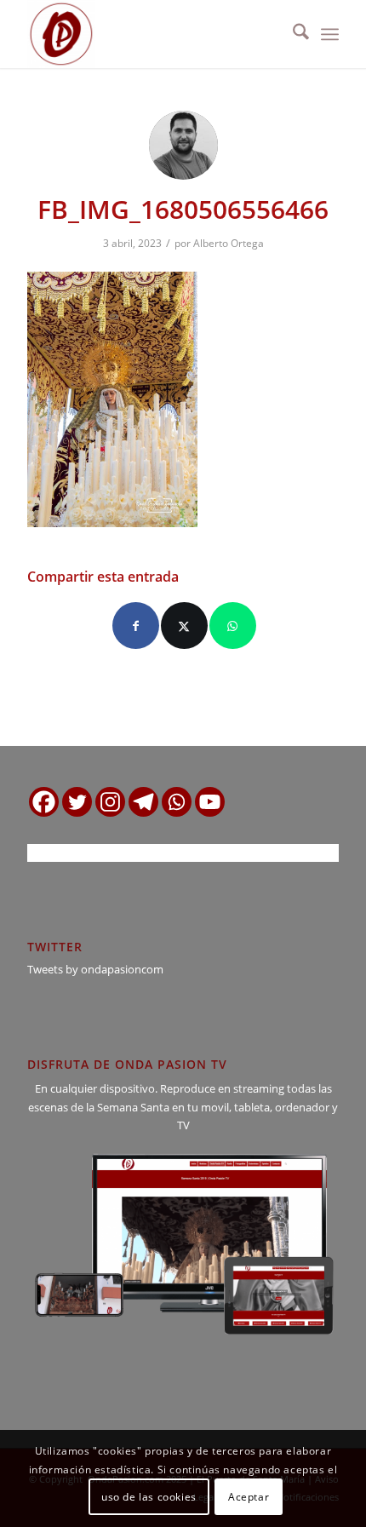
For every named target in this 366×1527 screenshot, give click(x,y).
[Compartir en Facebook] (135, 625)
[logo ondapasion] (151, 34)
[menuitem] (292, 34)
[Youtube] (210, 802)
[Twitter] (77, 802)
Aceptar (248, 1497)
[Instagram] (110, 802)
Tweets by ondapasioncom (95, 969)
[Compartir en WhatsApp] (232, 625)
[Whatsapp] (177, 802)
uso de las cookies (149, 1497)
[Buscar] (292, 34)
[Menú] (330, 34)
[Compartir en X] (184, 625)
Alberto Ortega (228, 243)
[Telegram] (143, 802)
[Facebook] (44, 802)
